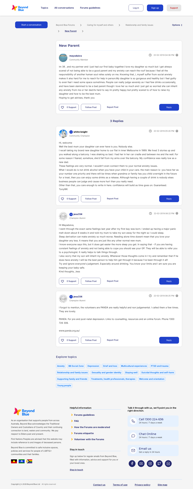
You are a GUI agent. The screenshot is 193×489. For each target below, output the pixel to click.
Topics (44, 7)
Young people (64, 385)
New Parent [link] (71, 31)
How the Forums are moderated (92, 427)
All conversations (64, 7)
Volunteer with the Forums (89, 439)
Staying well (131, 372)
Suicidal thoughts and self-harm (157, 372)
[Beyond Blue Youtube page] (141, 469)
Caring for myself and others (100, 25)
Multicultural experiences (134, 366)
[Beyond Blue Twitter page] (159, 469)
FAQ (76, 421)
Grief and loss (110, 366)
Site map (162, 484)
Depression (93, 366)
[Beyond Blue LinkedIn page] (168, 469)
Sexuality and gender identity (106, 372)
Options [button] (176, 25)
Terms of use (120, 484)
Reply (169, 107)
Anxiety (61, 366)
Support (174, 8)
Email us (145, 448)
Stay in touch (76, 470)
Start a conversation (31, 25)
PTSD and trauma (159, 366)
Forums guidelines (90, 7)
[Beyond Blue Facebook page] (132, 469)
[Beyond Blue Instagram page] (150, 469)
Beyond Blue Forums (24, 8)
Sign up (155, 8)
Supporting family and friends (72, 379)
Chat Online (147, 434)
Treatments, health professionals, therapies (113, 379)
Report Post (112, 107)
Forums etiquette (84, 433)
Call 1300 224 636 (151, 419)
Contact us (99, 484)
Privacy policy (142, 484)
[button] (62, 107)
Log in (136, 8)
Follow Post (91, 107)
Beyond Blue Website (24, 412)
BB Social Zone (76, 366)
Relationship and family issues (139, 25)
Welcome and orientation (151, 379)
